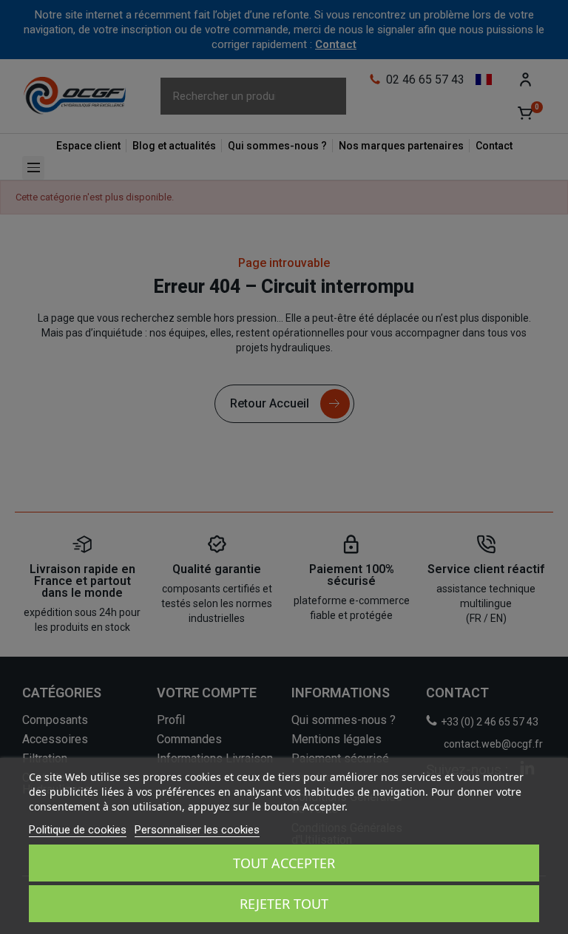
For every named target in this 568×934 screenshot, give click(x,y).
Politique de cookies (77, 829)
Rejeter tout (284, 904)
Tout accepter (284, 863)
